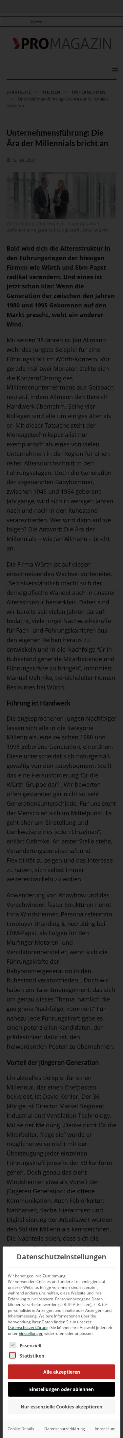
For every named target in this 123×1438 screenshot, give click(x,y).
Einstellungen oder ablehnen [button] (61, 1389)
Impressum (105, 1428)
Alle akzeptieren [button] (61, 1372)
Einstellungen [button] (31, 1333)
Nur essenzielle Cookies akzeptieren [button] (61, 1407)
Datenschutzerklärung (28, 1327)
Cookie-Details (21, 1428)
